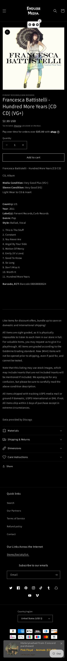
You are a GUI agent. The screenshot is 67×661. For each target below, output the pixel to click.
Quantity (7, 138)
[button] (4, 11)
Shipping (17, 126)
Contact (11, 534)
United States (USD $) (31, 618)
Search (10, 502)
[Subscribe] (56, 575)
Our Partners (14, 510)
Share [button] (10, 466)
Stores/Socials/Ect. (18, 554)
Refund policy (14, 526)
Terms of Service (16, 518)
